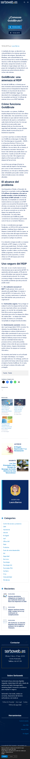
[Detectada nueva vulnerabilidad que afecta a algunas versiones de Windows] (7, 402)
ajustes (2, 753)
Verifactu (6, 571)
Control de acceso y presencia (12, 524)
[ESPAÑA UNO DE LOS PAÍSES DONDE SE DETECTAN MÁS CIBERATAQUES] (19, 402)
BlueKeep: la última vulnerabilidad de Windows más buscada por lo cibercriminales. (7, 426)
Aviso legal (19, 702)
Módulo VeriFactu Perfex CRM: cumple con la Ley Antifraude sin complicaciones (16, 612)
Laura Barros (15, 502)
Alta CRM (25, 725)
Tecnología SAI (7, 565)
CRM (4, 527)
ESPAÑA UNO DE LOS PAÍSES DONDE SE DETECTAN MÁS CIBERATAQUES (19, 409)
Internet (5, 533)
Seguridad (6, 556)
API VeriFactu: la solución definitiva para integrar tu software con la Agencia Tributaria (16, 625)
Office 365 (6, 541)
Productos (6, 547)
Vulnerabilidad (7, 577)
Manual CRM (24, 729)
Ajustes (11, 756)
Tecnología (16, 27)
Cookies (25, 702)
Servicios (6, 559)
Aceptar (4, 756)
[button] (24, 2)
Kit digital (6, 536)
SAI (4, 553)
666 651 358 (18, 661)
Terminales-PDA (8, 568)
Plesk (4, 544)
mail (4, 539)
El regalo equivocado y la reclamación (20, 449)
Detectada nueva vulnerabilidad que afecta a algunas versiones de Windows (7, 409)
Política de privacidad (8, 702)
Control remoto (23, 721)
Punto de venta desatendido (11, 550)
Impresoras (6, 530)
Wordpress (6, 580)
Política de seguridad (15, 705)
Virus (4, 574)
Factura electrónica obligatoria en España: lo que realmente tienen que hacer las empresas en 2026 (17, 599)
